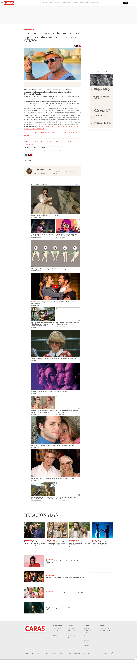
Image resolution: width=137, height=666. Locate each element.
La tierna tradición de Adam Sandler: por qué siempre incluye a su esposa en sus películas (34, 543)
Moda (50, 2)
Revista (125, 2)
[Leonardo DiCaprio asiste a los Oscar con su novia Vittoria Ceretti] (34, 576)
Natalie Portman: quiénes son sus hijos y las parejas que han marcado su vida (102, 123)
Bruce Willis (28, 160)
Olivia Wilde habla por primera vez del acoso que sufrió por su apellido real (102, 117)
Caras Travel (94, 2)
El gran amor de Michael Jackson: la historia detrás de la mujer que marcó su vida (66, 561)
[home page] (10, 3)
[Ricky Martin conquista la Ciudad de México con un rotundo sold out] (34, 607)
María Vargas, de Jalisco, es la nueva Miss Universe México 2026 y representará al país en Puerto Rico (102, 104)
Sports (75, 2)
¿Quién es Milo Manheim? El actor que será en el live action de (57, 543)
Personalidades (83, 2)
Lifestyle (44, 2)
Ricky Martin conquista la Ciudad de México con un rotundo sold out (65, 608)
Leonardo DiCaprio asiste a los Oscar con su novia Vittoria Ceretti (65, 577)
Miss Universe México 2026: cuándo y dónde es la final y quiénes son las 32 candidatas (101, 543)
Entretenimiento (66, 2)
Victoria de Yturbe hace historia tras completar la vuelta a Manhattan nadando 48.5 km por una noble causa (102, 90)
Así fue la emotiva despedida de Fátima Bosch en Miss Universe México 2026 (101, 97)
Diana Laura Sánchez (35, 46)
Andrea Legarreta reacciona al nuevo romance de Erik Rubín (64, 593)
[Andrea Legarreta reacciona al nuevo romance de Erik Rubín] (34, 592)
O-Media (86, 625)
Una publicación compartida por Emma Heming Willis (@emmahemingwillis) (44, 150)
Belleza (57, 2)
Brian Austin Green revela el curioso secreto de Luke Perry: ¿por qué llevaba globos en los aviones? (102, 110)
